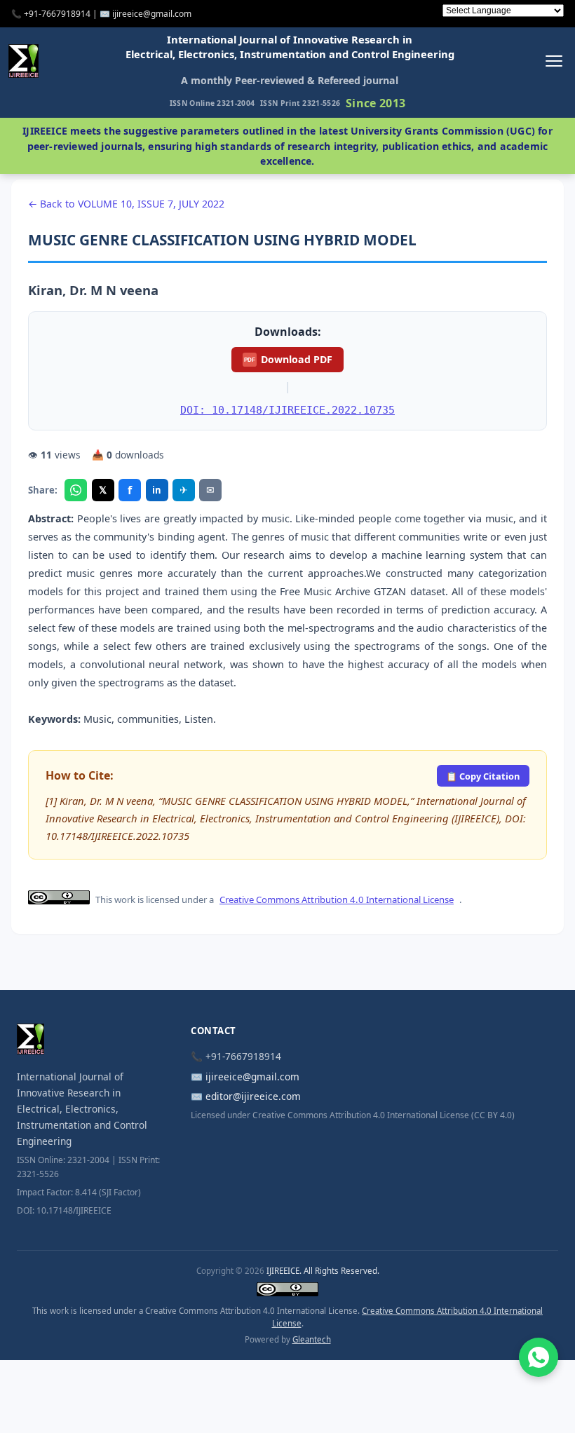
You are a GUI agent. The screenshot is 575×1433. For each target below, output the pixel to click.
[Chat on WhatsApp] (538, 1357)
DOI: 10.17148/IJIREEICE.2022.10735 (287, 410)
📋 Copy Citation (483, 776)
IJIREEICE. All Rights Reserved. (322, 1270)
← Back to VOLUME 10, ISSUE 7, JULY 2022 (126, 203)
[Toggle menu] (554, 60)
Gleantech (311, 1339)
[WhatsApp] (76, 490)
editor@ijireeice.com (253, 1096)
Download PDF (288, 359)
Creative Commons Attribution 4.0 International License (336, 899)
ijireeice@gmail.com (252, 1076)
